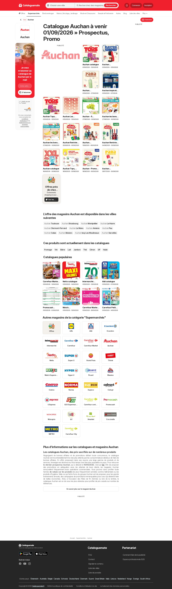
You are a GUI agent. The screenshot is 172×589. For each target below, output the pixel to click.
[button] (26, 554)
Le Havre (107, 223)
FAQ (90, 555)
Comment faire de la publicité (134, 555)
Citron (92, 250)
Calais (50, 233)
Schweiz (64, 579)
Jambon (77, 250)
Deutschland (74, 579)
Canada (57, 579)
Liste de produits (94, 572)
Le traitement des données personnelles (114, 586)
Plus (144, 13)
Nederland (121, 579)
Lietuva (113, 579)
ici (103, 465)
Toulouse (51, 223)
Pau (107, 228)
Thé (85, 250)
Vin (56, 250)
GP (99, 250)
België (50, 579)
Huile (105, 250)
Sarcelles (109, 233)
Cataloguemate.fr (38, 586)
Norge (129, 579)
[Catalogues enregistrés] (126, 5)
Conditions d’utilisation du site (86, 586)
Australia (43, 579)
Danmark (83, 579)
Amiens (92, 228)
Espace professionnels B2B (134, 559)
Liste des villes (135, 13)
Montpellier (89, 223)
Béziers (65, 233)
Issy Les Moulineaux (87, 233)
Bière (62, 250)
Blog (125, 13)
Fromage (48, 250)
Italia (107, 579)
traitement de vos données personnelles (24, 124)
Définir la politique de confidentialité (60, 586)
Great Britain (99, 579)
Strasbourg (70, 223)
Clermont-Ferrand (55, 228)
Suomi (91, 579)
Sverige (136, 579)
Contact (91, 559)
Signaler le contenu (95, 564)
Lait (69, 250)
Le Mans (76, 228)
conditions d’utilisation (24, 120)
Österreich (34, 579)
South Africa (145, 579)
